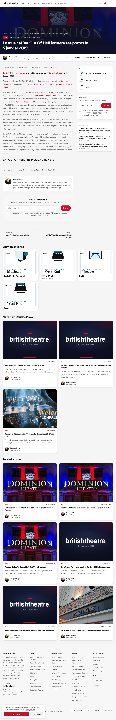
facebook (98, 685)
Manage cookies (107, 710)
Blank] (81, 276)
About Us (96, 661)
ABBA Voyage (57, 680)
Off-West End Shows (37, 670)
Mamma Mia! (56, 676)
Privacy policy (55, 213)
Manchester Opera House (34, 95)
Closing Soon (76, 683)
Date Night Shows (78, 693)
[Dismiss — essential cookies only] (42, 707)
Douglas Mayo (19, 179)
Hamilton (55, 670)
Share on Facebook (92, 58)
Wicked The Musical (59, 673)
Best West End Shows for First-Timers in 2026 (24, 365)
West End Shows (36, 666)
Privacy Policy (88, 710)
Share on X (76, 58)
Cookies (97, 710)
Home (5, 34)
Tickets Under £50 (78, 676)
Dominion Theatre (56, 73)
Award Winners (35, 687)
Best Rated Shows (78, 687)
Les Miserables (57, 666)
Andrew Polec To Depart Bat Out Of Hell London (25, 567)
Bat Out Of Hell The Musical (14, 276)
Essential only (36, 714)
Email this (107, 58)
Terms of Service (76, 710)
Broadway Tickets (36, 690)
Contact (96, 664)
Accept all (16, 714)
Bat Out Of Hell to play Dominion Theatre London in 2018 (85, 508)
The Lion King (57, 657)
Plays (32, 676)
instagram (98, 680)
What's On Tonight (78, 657)
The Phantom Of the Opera (59, 662)
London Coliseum (52, 95)
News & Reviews (61, 3)
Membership (97, 671)
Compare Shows (77, 700)
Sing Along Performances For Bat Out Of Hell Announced (85, 567)
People (6, 308)
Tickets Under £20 (78, 670)
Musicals (7, 253)
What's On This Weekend (77, 662)
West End (45, 253)
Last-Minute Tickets (37, 663)
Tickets (34, 3)
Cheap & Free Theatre (79, 697)
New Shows (76, 680)
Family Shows (35, 680)
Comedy (33, 683)
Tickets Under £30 (78, 673)
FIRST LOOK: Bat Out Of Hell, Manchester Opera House (85, 630)
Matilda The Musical (59, 683)
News (26, 34)
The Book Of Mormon (56, 688)
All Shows (25, 3)
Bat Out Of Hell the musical (14, 73)
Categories (46, 3)
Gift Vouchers (98, 667)
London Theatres (78, 666)
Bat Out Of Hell (47, 276)
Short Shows (76, 690)
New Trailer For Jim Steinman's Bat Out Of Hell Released (29, 630)
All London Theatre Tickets (37, 658)
